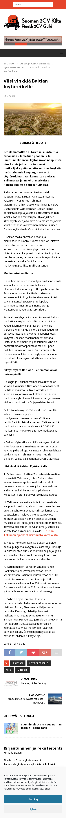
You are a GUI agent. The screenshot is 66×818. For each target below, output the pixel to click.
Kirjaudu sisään (13, 752)
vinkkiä (22, 670)
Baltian (18, 663)
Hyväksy (33, 799)
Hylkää (33, 809)
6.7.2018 (11, 95)
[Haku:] (33, 4)
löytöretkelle (38, 663)
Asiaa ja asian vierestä (35, 63)
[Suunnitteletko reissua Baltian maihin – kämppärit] (11, 728)
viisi (8, 670)
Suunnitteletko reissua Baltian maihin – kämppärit (41, 726)
